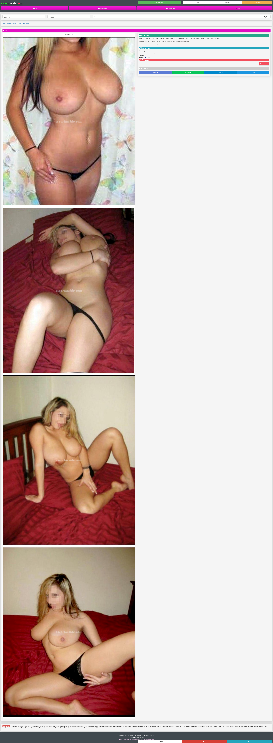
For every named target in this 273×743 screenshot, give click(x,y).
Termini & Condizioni (124, 735)
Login (198, 2)
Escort (9, 23)
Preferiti (239, 8)
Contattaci (151, 735)
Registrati (227, 2)
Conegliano (26, 23)
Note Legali (145, 735)
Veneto (14, 23)
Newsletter (257, 2)
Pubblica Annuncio (159, 2)
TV (205, 741)
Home (35, 8)
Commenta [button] (264, 64)
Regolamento (138, 735)
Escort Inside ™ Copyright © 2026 (136, 737)
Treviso (20, 23)
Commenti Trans (171, 8)
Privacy (131, 735)
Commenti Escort (103, 8)
